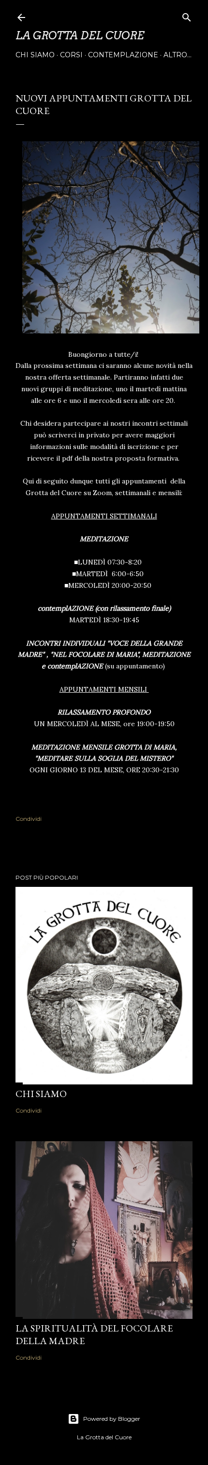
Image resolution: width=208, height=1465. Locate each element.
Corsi (71, 54)
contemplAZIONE (123, 54)
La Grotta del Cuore (79, 35)
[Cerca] (187, 15)
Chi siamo (35, 54)
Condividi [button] (28, 818)
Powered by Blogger (111, 1418)
